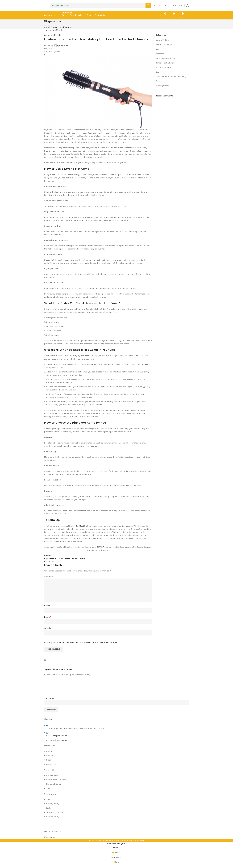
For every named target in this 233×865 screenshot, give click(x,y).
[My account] (187, 5)
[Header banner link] (116, 432)
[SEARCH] (148, 5)
